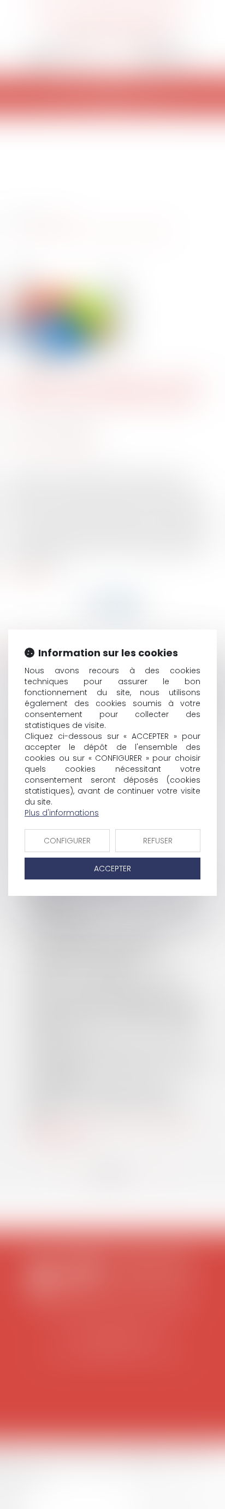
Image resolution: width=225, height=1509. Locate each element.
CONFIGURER (67, 840)
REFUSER (158, 840)
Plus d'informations (62, 812)
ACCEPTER (112, 868)
